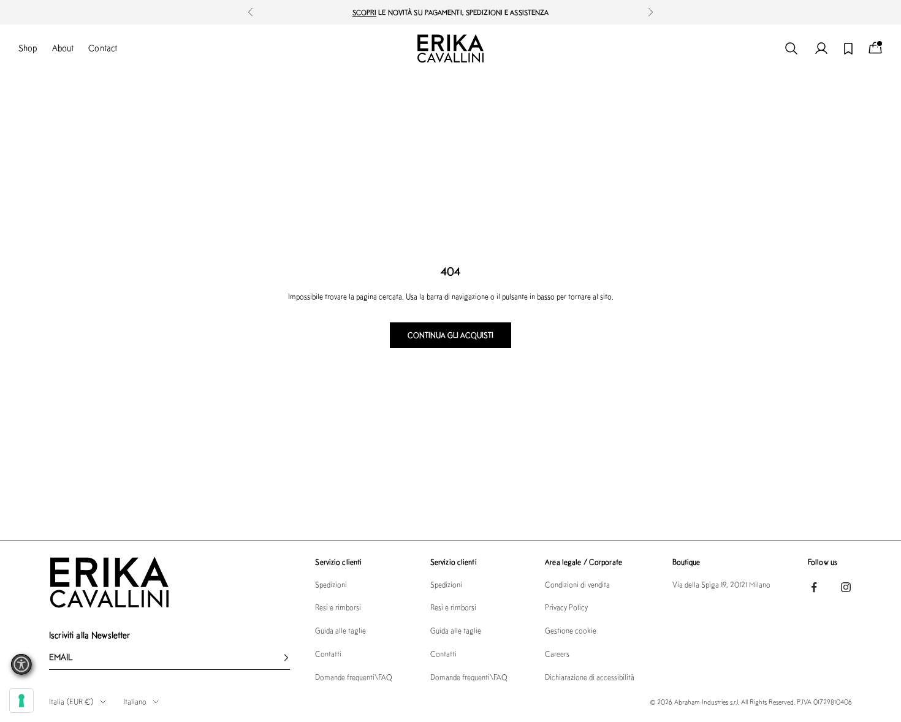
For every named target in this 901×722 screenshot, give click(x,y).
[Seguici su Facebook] (814, 587)
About (63, 48)
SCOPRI (364, 12)
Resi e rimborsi (338, 607)
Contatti (328, 653)
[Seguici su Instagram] (846, 587)
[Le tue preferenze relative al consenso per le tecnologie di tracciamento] (21, 700)
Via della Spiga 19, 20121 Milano (721, 584)
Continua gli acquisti (450, 335)
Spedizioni (331, 584)
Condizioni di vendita (577, 584)
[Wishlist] (848, 49)
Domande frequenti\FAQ (353, 677)
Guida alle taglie (340, 630)
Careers (557, 653)
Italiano (134, 701)
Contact (102, 48)
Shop (27, 48)
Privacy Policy (566, 607)
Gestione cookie (570, 630)
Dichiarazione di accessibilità (589, 677)
